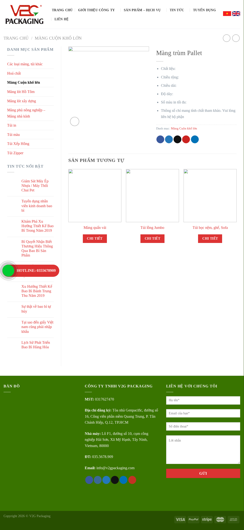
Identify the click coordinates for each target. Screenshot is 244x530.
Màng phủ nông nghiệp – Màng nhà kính (26, 113)
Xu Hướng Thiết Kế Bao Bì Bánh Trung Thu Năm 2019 (36, 291)
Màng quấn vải (95, 228)
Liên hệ (62, 19)
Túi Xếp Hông (18, 144)
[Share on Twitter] (169, 139)
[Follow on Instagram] (98, 480)
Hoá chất (14, 73)
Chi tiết (94, 238)
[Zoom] (74, 121)
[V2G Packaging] (24, 14)
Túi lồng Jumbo (152, 228)
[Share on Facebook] (160, 139)
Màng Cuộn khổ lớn (58, 38)
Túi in (11, 125)
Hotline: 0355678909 (36, 270)
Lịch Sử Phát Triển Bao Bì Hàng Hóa (35, 344)
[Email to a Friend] (177, 139)
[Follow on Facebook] (89, 480)
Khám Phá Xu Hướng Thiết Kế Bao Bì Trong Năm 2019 (37, 225)
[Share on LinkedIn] (195, 139)
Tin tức (177, 10)
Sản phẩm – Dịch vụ (142, 10)
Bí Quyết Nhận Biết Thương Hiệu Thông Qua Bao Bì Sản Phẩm (37, 248)
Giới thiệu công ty (96, 10)
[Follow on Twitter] (106, 480)
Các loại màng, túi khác (25, 64)
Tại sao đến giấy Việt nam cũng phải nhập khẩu (37, 326)
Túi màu (13, 135)
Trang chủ (62, 10)
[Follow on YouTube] (132, 480)
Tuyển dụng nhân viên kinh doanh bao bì (36, 205)
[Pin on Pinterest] (186, 139)
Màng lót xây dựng (21, 101)
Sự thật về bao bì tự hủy (36, 308)
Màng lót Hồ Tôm (21, 92)
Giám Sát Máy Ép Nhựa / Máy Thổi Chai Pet (35, 185)
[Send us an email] (115, 480)
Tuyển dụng (204, 10)
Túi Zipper (15, 153)
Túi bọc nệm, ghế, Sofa (210, 228)
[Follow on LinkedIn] (123, 480)
